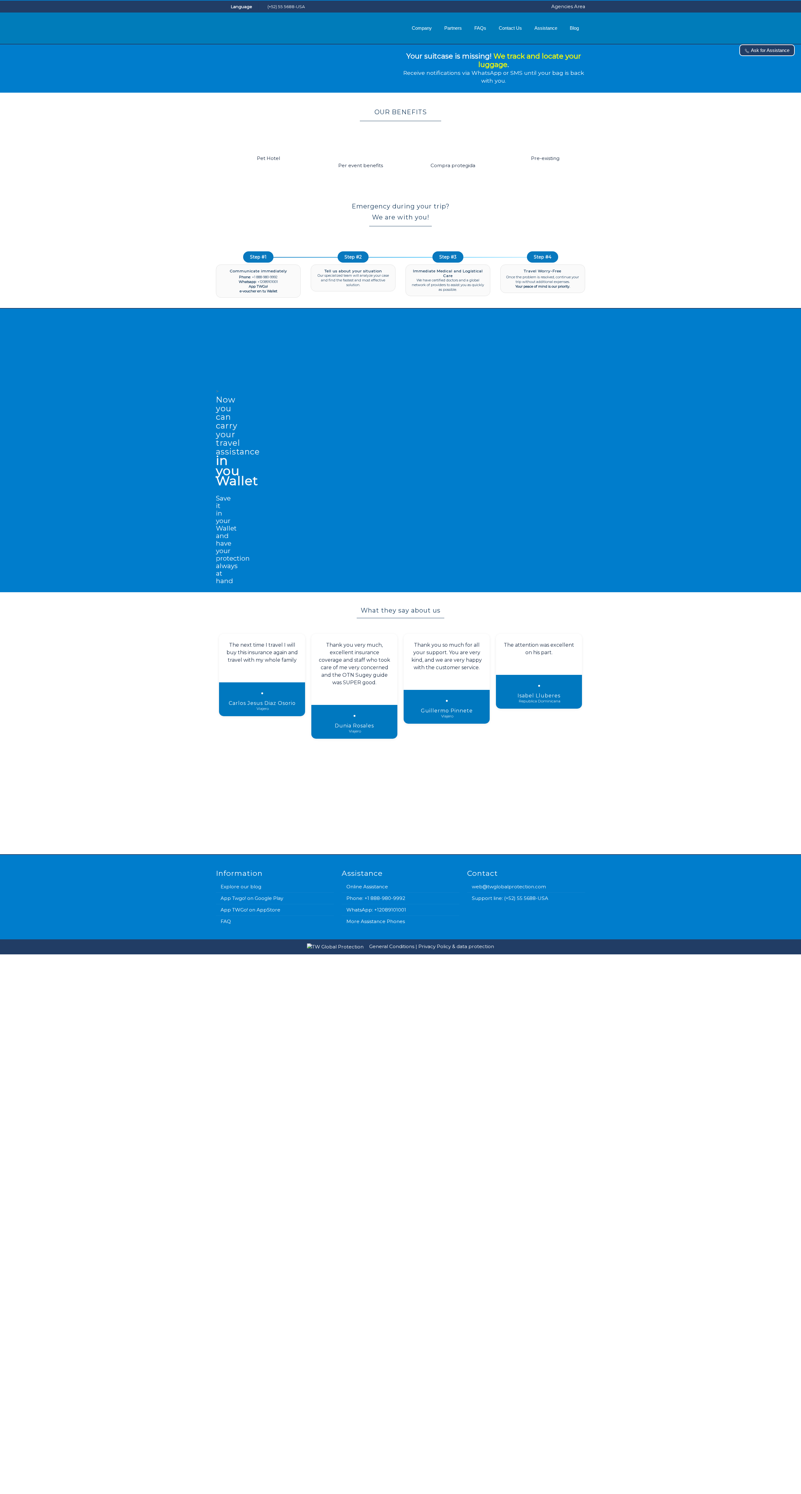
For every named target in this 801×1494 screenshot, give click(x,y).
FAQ (226, 921)
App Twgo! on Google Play (252, 898)
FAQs (480, 28)
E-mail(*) (305, 1047)
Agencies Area (568, 6)
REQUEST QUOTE (485, 1165)
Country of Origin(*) (304, 1314)
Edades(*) (293, 1406)
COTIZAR (500, 1474)
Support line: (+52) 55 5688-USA (510, 898)
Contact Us (510, 28)
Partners (453, 28)
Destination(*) (298, 1337)
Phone (303, 1073)
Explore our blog (241, 887)
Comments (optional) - (368, 1098)
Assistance (545, 28)
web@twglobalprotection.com (509, 887)
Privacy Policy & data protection (456, 946)
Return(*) (293, 1383)
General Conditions (391, 946)
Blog (574, 28)
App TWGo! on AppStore (250, 910)
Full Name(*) (309, 1021)
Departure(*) (296, 1360)
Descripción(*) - (347, 1429)
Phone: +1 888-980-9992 (375, 898)
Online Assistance (367, 887)
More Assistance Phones (375, 921)
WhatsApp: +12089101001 (376, 910)
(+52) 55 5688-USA (286, 6)
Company (422, 28)
